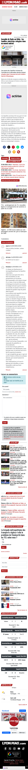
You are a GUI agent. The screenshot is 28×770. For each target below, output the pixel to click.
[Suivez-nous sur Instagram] (14, 750)
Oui (3, 539)
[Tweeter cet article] (8, 147)
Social (11, 458)
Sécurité (12, 472)
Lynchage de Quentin (15, 605)
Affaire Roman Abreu (15, 582)
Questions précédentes (5, 551)
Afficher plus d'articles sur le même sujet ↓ (10, 180)
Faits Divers (6, 33)
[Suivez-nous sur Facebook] (14, 722)
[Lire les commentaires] (18, 151)
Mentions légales (19, 760)
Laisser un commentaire (7, 242)
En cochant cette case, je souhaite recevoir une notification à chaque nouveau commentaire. (15, 418)
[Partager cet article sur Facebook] (4, 147)
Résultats (25, 553)
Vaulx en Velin (15, 158)
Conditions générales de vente (17, 763)
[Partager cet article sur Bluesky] (22, 147)
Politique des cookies (9, 762)
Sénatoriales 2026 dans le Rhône (17, 594)
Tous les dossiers (21, 610)
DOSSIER (11, 580)
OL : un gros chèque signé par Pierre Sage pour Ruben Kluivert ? (18, 483)
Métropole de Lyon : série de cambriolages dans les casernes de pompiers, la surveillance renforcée (17, 475)
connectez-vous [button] (18, 391)
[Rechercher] (25, 2)
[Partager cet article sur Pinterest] (13, 147)
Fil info (15, 7)
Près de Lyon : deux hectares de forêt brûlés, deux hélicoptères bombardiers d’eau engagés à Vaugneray (13, 171)
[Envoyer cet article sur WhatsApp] (17, 147)
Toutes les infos (22, 487)
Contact (16, 762)
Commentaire (5, 395)
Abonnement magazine (7, 7)
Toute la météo (22, 705)
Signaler (25, 253)
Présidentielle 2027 (15, 588)
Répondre (8, 253)
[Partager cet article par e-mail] (14, 151)
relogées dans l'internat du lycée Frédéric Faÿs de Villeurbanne (13, 75)
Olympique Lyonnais (15, 599)
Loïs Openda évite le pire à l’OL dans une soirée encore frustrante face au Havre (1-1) (18, 468)
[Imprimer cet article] (9, 151)
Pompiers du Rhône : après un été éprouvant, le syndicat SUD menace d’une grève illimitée (18, 461)
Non (3, 542)
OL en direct (12, 465)
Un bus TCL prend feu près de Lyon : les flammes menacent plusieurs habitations (13, 176)
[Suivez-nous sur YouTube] (18, 750)
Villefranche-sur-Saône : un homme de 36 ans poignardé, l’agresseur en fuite (18, 455)
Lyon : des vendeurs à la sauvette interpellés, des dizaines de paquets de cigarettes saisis (13, 519)
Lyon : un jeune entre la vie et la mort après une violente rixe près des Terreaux (18, 448)
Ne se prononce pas (6, 544)
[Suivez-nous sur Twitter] (9, 750)
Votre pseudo (5, 386)
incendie (5, 158)
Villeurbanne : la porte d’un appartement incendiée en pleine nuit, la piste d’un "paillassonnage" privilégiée (13, 166)
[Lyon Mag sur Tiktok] (23, 750)
